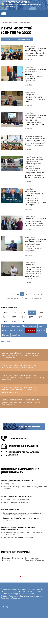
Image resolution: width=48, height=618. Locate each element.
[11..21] (25, 298)
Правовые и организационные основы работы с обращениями (23, 534)
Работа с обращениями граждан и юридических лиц (18, 528)
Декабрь (16, 335)
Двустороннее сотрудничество (16, 502)
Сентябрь (30, 330)
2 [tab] (23, 576)
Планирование (9, 484)
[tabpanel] (20, 559)
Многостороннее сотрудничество (17, 499)
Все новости (6, 341)
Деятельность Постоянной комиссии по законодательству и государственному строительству (20, 355)
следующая (36, 298)
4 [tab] (27, 576)
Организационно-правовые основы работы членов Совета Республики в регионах (24, 514)
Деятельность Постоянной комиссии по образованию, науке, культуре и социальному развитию (23, 377)
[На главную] (2, 5)
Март (24, 326)
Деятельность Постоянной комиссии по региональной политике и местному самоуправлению (20, 390)
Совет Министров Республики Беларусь (19, 559)
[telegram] (7, 607)
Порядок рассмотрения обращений (18, 538)
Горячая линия (17, 438)
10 (42, 294)
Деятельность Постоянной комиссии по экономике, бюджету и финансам (20, 366)
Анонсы (7, 39)
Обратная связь (24, 39)
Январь (5, 326)
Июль (12, 330)
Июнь (4, 330)
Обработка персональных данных (23, 453)
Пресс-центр (12, 23)
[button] (3, 13)
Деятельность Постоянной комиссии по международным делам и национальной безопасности (21, 402)
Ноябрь (5, 335)
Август (20, 330)
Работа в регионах (10, 510)
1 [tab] (20, 576)
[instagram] (3, 607)
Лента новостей (24, 23)
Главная (4, 23)
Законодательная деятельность (17, 481)
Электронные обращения (23, 446)
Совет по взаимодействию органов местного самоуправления (22, 519)
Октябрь (41, 330)
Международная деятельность (16, 496)
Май (41, 326)
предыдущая (13, 298)
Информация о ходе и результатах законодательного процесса (25, 488)
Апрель (32, 326)
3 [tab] (25, 576)
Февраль (15, 326)
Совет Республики (23, 3)
